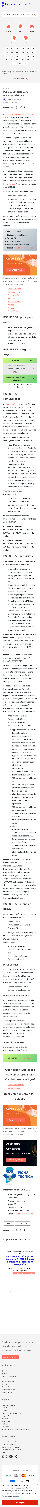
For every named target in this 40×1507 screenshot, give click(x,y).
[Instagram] (3, 1456)
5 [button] (19, 1292)
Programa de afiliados (9, 1390)
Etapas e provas (14, 301)
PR (33, 56)
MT (7, 56)
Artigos (11, 305)
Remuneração (13, 295)
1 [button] (11, 1292)
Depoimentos (6, 1421)
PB (17, 56)
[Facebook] (6, 1456)
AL (12, 49)
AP (23, 49)
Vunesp (12, 184)
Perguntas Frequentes (8, 1416)
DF (7, 52)
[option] (20, 1261)
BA (28, 49)
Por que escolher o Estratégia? (11, 1413)
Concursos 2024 (14, 1088)
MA (23, 52)
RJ (7, 60)
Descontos (5, 1419)
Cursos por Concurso (8, 1405)
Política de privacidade (9, 1376)
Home (4, 71)
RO (17, 60)
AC (7, 49)
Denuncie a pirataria (8, 1382)
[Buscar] (35, 14)
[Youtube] (11, 1456)
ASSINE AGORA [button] (16, 1160)
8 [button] (25, 1292)
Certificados (5, 1424)
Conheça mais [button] (15, 269)
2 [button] (13, 1292)
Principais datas (14, 289)
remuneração (10, 404)
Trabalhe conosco (7, 1392)
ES (12, 52)
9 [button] (27, 1292)
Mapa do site (6, 1387)
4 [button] (17, 1292)
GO (17, 52)
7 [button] (23, 1292)
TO (25, 63)
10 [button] (29, 1292)
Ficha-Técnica (13, 311)
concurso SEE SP (25, 1058)
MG (28, 52)
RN (12, 60)
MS (33, 52)
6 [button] (21, 1292)
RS (28, 60)
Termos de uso (6, 1379)
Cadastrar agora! (10, 1357)
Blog (9, 71)
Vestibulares (5, 1408)
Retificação (28, 248)
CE (33, 49)
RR (23, 60)
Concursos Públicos (20, 1273)
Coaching (5, 1411)
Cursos (11, 308)
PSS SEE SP (18, 248)
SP (20, 63)
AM (17, 49)
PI (28, 56)
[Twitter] (15, 1456)
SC (33, 60)
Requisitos (12, 298)
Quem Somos (6, 1371)
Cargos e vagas (14, 292)
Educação (9, 1223)
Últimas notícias (22, 1223)
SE (15, 63)
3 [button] (15, 1292)
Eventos (4, 1384)
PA (12, 56)
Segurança (5, 1374)
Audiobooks (5, 1427)
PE (23, 56)
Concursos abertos (16, 1084)
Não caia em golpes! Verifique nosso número (16, 1429)
